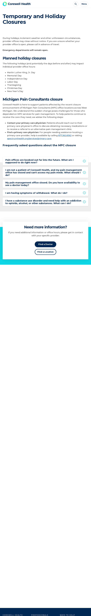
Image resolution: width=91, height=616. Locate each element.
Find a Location (45, 252)
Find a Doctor (45, 244)
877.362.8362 (64, 135)
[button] (45, 161)
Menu (84, 4)
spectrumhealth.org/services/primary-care (29, 138)
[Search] (75, 4)
